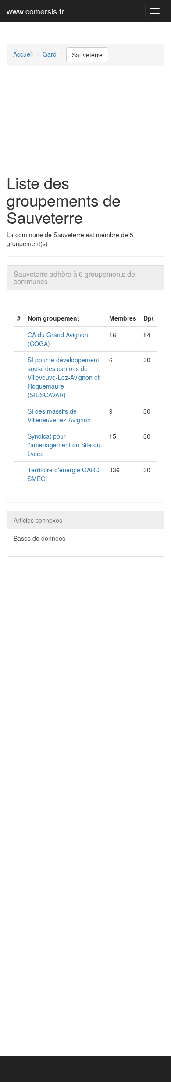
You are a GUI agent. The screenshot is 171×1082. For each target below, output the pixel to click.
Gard (50, 54)
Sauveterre (87, 54)
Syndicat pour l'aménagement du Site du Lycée (64, 445)
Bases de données (39, 538)
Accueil (23, 54)
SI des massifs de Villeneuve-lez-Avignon (59, 415)
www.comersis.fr (35, 11)
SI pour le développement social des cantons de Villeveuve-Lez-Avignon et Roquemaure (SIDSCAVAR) (64, 377)
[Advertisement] (85, 120)
